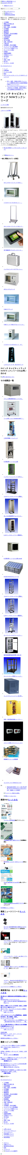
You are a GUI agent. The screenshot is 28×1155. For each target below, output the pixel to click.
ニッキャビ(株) (5, 104)
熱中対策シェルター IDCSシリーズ (13, 861)
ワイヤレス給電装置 (9, 820)
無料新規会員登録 (9, 1146)
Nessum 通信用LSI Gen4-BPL (11, 882)
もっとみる (13, 800)
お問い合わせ (7, 1129)
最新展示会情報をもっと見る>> (9, 1038)
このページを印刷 (6, 110)
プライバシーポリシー (10, 1130)
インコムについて (9, 1135)
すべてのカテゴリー (6, 66)
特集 (5, 1147)
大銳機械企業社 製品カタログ (12, 840)
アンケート (7, 1149)
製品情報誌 (7, 1137)
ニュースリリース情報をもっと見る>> (11, 986)
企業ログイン (7, 1144)
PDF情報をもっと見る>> (7, 907)
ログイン (6, 1142)
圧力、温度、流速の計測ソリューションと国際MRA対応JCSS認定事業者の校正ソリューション (17, 83)
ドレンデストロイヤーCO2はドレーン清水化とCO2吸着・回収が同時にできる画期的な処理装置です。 (17, 88)
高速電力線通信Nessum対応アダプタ (14, 903)
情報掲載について (9, 1134)
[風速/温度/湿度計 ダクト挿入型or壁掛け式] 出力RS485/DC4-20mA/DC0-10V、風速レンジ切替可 (17, 788)
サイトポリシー (8, 1132)
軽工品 (6, 147)
